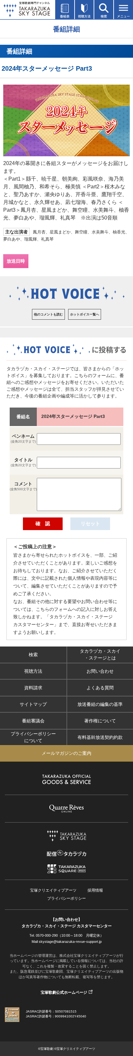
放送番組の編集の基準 (100, 703)
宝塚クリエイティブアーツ (53, 890)
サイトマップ (33, 703)
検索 (33, 654)
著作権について (100, 720)
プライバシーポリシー (66, 898)
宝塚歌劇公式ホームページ (64, 992)
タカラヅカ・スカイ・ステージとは (100, 654)
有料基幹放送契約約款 (100, 737)
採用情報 (95, 890)
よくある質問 (100, 687)
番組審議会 (33, 720)
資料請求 (33, 687)
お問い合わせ (100, 670)
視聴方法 (33, 670)
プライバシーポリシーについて (33, 737)
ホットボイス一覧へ (84, 314)
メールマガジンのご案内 (66, 753)
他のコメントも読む (48, 314)
